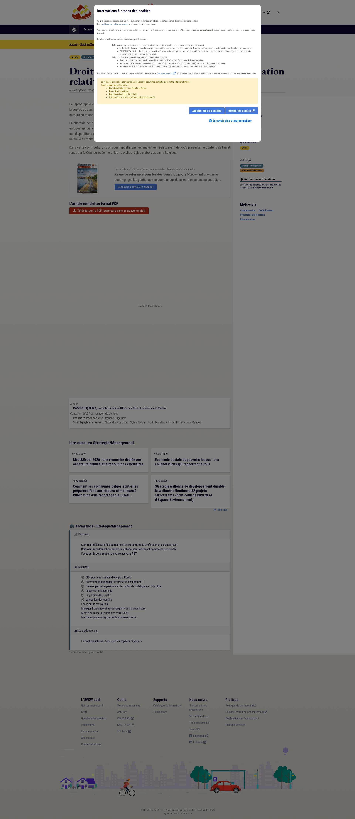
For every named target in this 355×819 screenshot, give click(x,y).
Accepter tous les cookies (207, 110)
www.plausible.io (165, 73)
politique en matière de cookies (115, 24)
